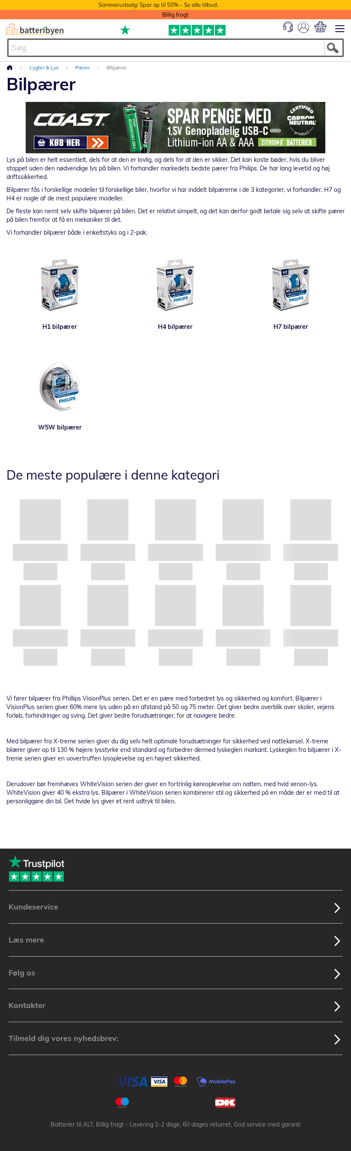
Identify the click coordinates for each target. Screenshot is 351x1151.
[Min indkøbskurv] (320, 26)
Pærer (83, 67)
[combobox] (175, 48)
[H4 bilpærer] (175, 286)
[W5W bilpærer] (59, 386)
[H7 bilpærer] (291, 286)
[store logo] (35, 29)
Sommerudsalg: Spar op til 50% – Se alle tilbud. (158, 4)
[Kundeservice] (288, 30)
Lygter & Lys (45, 67)
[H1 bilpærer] (59, 286)
